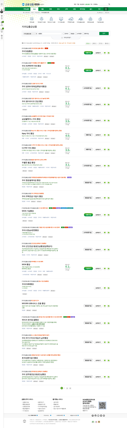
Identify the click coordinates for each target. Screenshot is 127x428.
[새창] (93, 422)
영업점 (72, 33)
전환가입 (88, 52)
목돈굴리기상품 (41, 22)
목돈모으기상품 (51, 22)
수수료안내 (26, 411)
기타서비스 (46, 415)
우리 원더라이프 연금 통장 (32, 101)
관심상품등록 (104, 53)
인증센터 (42, 4)
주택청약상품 (70, 22)
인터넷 (66, 33)
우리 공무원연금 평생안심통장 (34, 374)
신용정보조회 (26, 406)
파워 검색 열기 (67, 37)
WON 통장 (26, 264)
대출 (42, 9)
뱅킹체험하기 (26, 408)
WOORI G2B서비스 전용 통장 (33, 303)
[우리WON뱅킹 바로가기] (94, 405)
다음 (67, 388)
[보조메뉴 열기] (4, 9)
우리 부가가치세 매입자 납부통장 (35, 338)
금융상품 (27, 12)
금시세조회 (57, 406)
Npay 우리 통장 (28, 133)
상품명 (40, 33)
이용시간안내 (41, 408)
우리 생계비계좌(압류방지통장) (34, 86)
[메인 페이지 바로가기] (23, 4)
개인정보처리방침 (52, 419)
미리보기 (52, 56)
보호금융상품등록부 (49, 421)
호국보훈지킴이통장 (30, 358)
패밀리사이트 (73, 415)
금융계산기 (41, 402)
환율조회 (56, 404)
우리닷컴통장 (27, 51)
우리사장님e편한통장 (30, 230)
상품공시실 (26, 402)
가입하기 (88, 268)
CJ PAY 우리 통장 (29, 148)
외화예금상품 (90, 22)
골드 (91, 9)
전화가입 (86, 33)
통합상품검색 (26, 404)
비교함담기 (108, 53)
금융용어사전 (41, 404)
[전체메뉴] (106, 9)
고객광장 (44, 419)
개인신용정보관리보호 (74, 419)
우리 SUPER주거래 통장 (31, 66)
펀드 (58, 9)
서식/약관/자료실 (42, 406)
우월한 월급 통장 (28, 163)
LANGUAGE (60, 415)
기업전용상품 (100, 22)
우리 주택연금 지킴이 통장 (32, 196)
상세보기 (98, 53)
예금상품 (37, 12)
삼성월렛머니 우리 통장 (31, 119)
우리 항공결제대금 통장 (31, 180)
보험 (74, 9)
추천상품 (26, 9)
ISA (99, 9)
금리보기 (46, 56)
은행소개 (32, 419)
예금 (34, 9)
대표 (32, 415)
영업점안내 (38, 419)
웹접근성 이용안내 (72, 421)
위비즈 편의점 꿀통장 (30, 320)
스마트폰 (79, 33)
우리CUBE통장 (28, 284)
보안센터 (64, 421)
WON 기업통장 (28, 211)
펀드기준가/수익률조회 (60, 408)
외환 (50, 9)
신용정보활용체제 (63, 419)
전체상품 (32, 22)
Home (23, 12)
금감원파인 (41, 411)
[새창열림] (93, 416)
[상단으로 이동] (1, 11)
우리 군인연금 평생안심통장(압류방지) (37, 246)
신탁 (66, 9)
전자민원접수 (39, 421)
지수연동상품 (61, 22)
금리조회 (56, 402)
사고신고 (32, 421)
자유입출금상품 (81, 22)
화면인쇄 (107, 12)
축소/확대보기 (100, 12)
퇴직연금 (82, 9)
